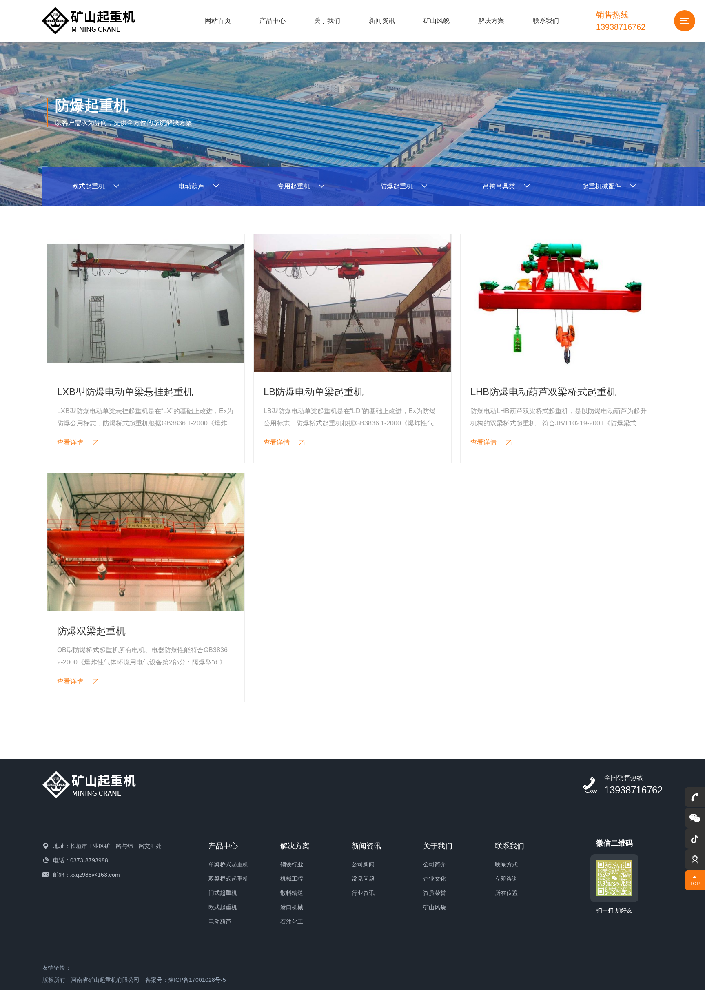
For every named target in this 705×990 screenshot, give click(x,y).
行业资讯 (363, 893)
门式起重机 (222, 893)
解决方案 (491, 20)
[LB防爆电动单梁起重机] (352, 303)
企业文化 (434, 878)
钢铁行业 (291, 864)
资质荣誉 (434, 893)
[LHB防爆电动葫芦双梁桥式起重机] (559, 303)
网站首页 (218, 20)
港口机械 (291, 907)
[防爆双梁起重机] (146, 542)
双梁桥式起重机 (228, 878)
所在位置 (506, 893)
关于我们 (327, 20)
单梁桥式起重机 (228, 864)
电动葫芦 (219, 921)
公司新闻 (363, 864)
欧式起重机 (222, 907)
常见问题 (363, 878)
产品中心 (272, 20)
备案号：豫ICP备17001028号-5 (185, 980)
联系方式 (506, 864)
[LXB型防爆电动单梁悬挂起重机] (146, 303)
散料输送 (291, 893)
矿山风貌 (436, 20)
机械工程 (291, 878)
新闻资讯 (382, 20)
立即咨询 (506, 878)
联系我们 (546, 20)
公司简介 (434, 864)
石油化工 (291, 921)
